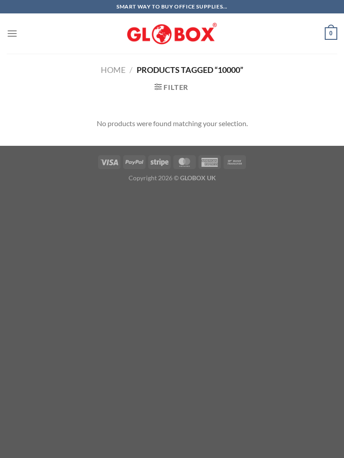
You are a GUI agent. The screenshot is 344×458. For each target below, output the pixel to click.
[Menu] (12, 33)
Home (113, 70)
